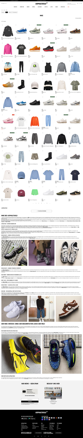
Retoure (42, 428)
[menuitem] (6, 18)
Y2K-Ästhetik (53, 277)
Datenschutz (34, 427)
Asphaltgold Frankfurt (24, 426)
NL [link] (4, 3)
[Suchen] (68, 3)
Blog (22, 430)
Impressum (34, 428)
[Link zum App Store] (24, 418)
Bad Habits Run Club (24, 428)
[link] (41, 3)
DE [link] (3, 3)
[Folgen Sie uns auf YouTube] (45, 436)
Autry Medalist (51, 429)
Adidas (58, 424)
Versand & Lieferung (44, 427)
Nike (28, 217)
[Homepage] (41, 412)
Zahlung (42, 426)
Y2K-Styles (57, 282)
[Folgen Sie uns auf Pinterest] (48, 436)
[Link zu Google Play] (32, 418)
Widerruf (33, 425)
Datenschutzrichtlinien (26, 403)
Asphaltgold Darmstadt (24, 427)
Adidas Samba (51, 425)
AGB (33, 424)
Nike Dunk (52, 220)
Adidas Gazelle (51, 426)
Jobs (22, 429)
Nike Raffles (26, 378)
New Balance (59, 428)
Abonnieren (30, 401)
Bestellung (42, 425)
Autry (57, 426)
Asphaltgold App (43, 429)
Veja (57, 429)
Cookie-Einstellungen (35, 426)
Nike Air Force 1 (5, 286)
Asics (57, 425)
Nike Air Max (51, 428)
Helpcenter (42, 424)
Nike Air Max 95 (5, 269)
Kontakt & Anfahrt (24, 425)
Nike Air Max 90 (70, 220)
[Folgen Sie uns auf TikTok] (38, 436)
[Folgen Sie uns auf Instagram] (34, 436)
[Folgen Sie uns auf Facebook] (41, 436)
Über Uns (22, 424)
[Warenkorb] (81, 3)
